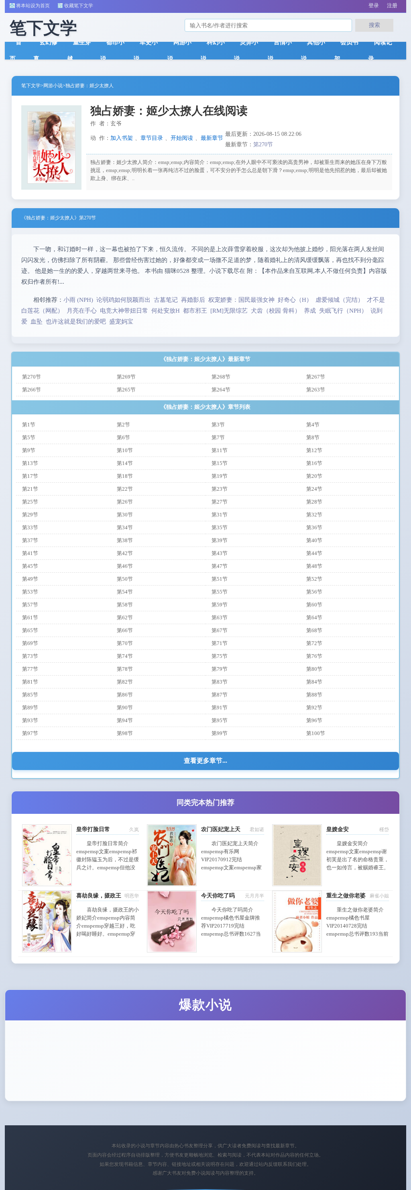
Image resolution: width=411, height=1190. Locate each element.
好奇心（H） (295, 300)
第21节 (30, 489)
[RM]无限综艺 (229, 310)
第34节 (125, 527)
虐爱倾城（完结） (339, 300)
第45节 (30, 566)
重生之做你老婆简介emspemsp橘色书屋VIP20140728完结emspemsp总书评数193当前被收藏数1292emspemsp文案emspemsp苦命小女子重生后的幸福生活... (357, 934)
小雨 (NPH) (78, 300)
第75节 (220, 656)
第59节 (220, 605)
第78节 (125, 669)
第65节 (30, 630)
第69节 (30, 643)
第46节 (125, 566)
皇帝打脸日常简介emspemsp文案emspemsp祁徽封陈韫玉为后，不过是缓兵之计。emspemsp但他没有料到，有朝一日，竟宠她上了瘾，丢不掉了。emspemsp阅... (107, 867)
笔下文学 (31, 85)
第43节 (220, 553)
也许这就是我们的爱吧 (76, 321)
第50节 (125, 579)
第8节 (312, 437)
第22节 (125, 489)
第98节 (125, 733)
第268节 (221, 377)
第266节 (31, 390)
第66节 (125, 630)
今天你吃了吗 (218, 896)
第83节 (220, 682)
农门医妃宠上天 (220, 829)
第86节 (125, 695)
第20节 (314, 476)
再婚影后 (193, 300)
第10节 (125, 450)
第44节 (314, 553)
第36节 (314, 527)
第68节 (314, 630)
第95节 (220, 720)
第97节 (30, 733)
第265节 (126, 390)
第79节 (220, 669)
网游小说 (53, 85)
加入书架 (121, 138)
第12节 (314, 450)
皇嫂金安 (337, 829)
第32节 (314, 515)
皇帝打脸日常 (93, 829)
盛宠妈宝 (121, 321)
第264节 (221, 390)
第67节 (220, 630)
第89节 (30, 708)
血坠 (37, 321)
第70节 (125, 643)
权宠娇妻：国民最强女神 (241, 300)
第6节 (123, 437)
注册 (392, 5)
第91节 (220, 708)
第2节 (123, 425)
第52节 (314, 579)
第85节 (30, 695)
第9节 (28, 450)
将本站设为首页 (33, 5)
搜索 (374, 25)
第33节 (30, 527)
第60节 (314, 605)
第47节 (220, 566)
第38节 (125, 540)
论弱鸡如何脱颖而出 (123, 300)
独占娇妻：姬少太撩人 (89, 85)
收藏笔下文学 (78, 5)
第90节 (125, 708)
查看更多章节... (205, 760)
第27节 (220, 502)
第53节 (30, 592)
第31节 (220, 515)
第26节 (125, 502)
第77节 (30, 669)
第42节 (125, 553)
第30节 (125, 515)
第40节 (314, 540)
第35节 (220, 527)
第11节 (220, 450)
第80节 (314, 669)
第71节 (220, 643)
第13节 (30, 463)
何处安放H (165, 310)
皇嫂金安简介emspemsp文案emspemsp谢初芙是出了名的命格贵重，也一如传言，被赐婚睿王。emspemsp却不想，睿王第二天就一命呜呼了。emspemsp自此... (357, 867)
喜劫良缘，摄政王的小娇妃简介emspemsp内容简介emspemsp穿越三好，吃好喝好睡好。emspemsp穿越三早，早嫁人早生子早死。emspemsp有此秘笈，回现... (107, 934)
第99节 (220, 733)
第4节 (312, 425)
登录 (373, 5)
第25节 (30, 502)
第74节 (125, 656)
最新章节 (212, 138)
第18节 (125, 476)
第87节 (220, 695)
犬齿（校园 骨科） (276, 310)
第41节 (30, 553)
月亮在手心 (82, 310)
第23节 (220, 489)
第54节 (125, 592)
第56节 (314, 592)
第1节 (28, 425)
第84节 (314, 682)
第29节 (30, 515)
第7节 (218, 437)
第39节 (220, 540)
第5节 (28, 437)
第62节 (125, 617)
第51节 (220, 579)
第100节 (315, 733)
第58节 (125, 605)
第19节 (220, 476)
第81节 (30, 682)
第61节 (30, 617)
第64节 (314, 617)
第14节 (125, 463)
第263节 (315, 390)
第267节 (315, 377)
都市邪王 (195, 310)
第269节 (126, 377)
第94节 (125, 720)
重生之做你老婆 (346, 896)
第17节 (30, 476)
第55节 (220, 592)
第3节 (218, 425)
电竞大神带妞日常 (124, 310)
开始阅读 (182, 138)
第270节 (263, 144)
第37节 (30, 540)
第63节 (220, 617)
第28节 (314, 502)
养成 (310, 310)
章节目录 (151, 138)
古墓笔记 (166, 300)
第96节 (314, 720)
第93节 (30, 720)
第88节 (314, 695)
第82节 (125, 682)
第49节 (30, 579)
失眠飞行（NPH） (343, 310)
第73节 (30, 656)
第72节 (314, 643)
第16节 (314, 463)
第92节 (314, 708)
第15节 (220, 463)
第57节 (30, 605)
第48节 (314, 566)
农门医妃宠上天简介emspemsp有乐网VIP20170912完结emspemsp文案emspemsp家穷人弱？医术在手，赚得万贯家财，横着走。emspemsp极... (232, 867)
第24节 (314, 489)
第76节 (314, 656)
